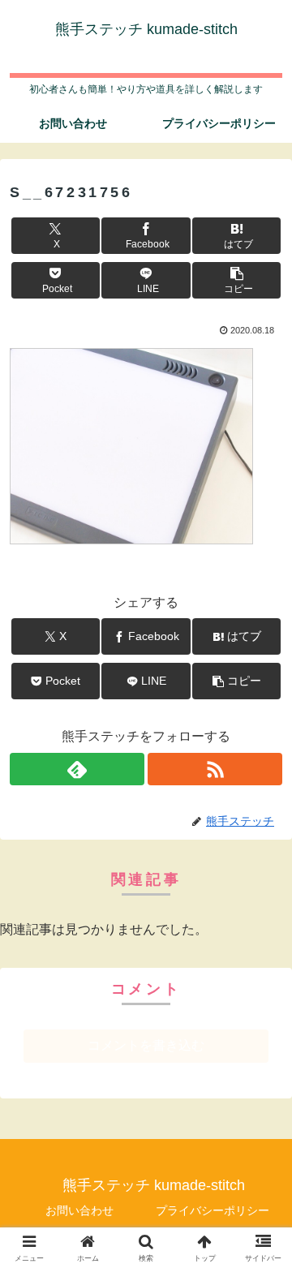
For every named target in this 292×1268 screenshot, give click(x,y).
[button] (236, 280)
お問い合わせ (79, 1210)
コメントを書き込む (146, 1045)
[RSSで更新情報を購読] (215, 769)
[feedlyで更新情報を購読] (77, 769)
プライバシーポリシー (212, 1210)
